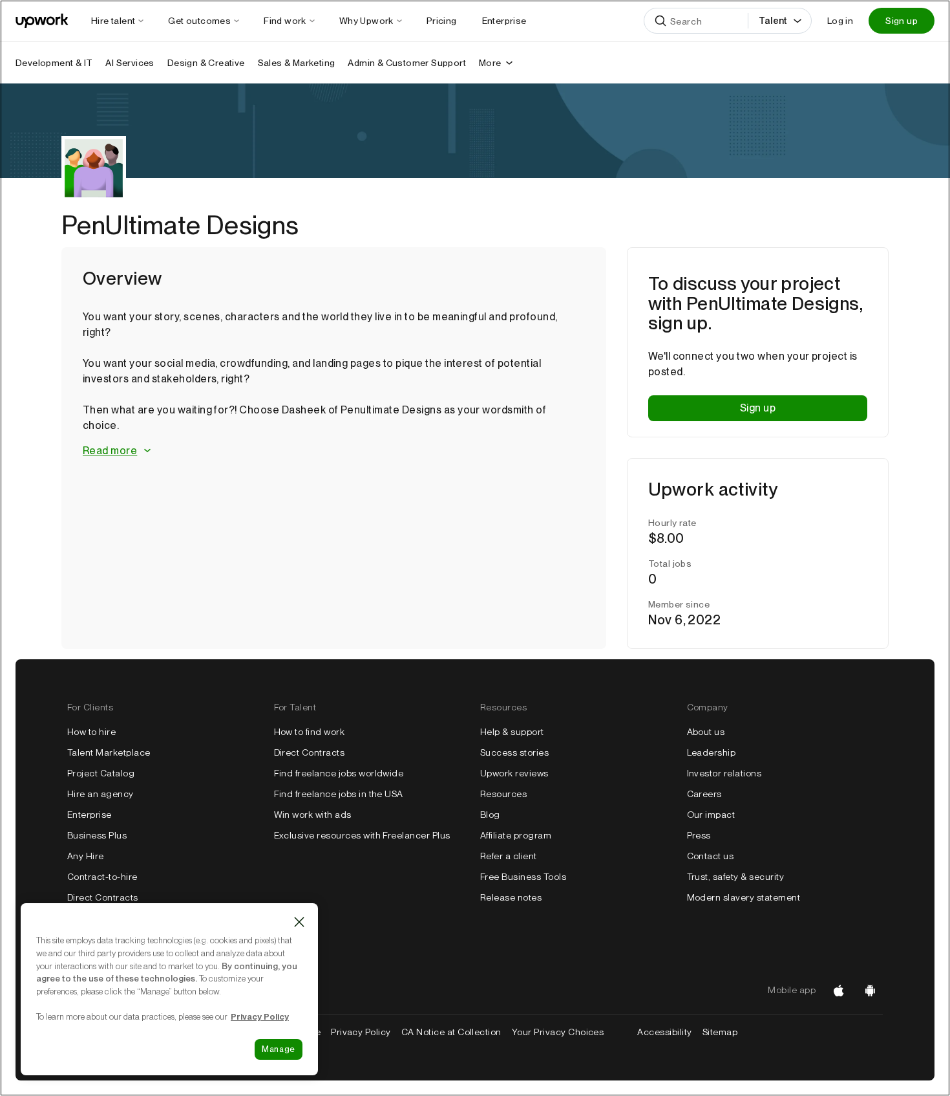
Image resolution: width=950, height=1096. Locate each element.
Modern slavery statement (744, 897)
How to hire (91, 732)
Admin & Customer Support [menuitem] (407, 63)
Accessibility (664, 1032)
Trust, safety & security (736, 876)
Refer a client (508, 856)
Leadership (711, 752)
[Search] (660, 20)
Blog (490, 814)
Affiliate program (515, 835)
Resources (503, 794)
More (490, 63)
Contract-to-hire (102, 876)
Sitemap (719, 1032)
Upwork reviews (514, 773)
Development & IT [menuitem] (54, 63)
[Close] (299, 922)
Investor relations (724, 773)
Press (699, 835)
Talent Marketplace (109, 752)
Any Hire (85, 856)
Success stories (514, 752)
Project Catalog (100, 773)
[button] (334, 451)
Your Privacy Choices (570, 1032)
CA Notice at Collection (451, 1032)
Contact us (710, 856)
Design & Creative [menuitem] (206, 63)
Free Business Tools (523, 876)
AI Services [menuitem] (129, 63)
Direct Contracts (102, 897)
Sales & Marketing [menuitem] (296, 63)
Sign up (901, 21)
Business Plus (97, 835)
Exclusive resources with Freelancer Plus (362, 835)
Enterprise (89, 814)
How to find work (309, 732)
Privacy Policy (361, 1032)
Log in (840, 21)
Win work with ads (313, 814)
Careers (704, 794)
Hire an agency (100, 794)
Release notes (511, 897)
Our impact (711, 814)
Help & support (512, 732)
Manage (278, 1049)
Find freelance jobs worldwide (339, 773)
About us (706, 732)
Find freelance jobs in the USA (338, 794)
